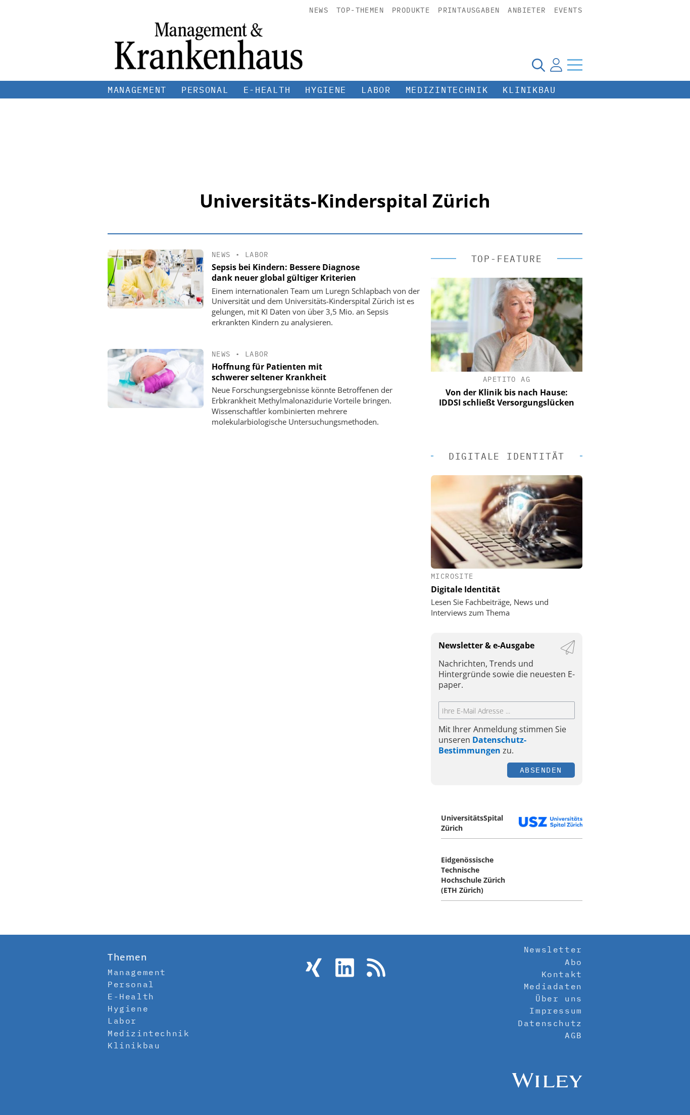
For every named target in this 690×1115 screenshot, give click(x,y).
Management (137, 89)
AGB (573, 1035)
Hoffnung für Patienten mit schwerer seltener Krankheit (269, 372)
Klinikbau (529, 89)
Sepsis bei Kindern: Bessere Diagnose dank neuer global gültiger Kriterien (286, 272)
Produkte (411, 10)
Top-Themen (360, 10)
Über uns (558, 998)
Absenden (541, 770)
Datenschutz (550, 1023)
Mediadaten (553, 986)
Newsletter (553, 949)
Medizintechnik (447, 89)
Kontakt (561, 974)
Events (568, 10)
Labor (376, 89)
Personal (205, 89)
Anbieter (527, 10)
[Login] (556, 65)
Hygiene (326, 89)
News (318, 10)
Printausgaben (469, 10)
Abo (573, 962)
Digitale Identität (465, 589)
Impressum (555, 1010)
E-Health (267, 89)
